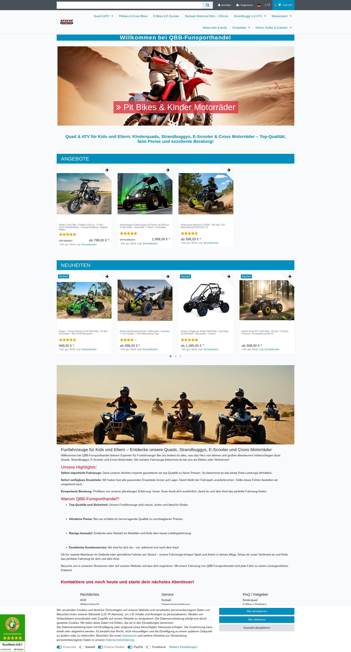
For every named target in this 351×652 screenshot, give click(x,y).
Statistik (90, 647)
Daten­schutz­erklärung (120, 639)
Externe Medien (114, 647)
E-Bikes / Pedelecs (255, 604)
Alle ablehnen (256, 619)
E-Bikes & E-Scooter (166, 16)
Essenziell (69, 647)
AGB (83, 600)
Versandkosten (89, 244)
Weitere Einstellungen (183, 647)
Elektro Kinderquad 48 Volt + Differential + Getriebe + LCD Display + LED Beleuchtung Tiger (144, 332)
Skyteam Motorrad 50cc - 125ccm (206, 16)
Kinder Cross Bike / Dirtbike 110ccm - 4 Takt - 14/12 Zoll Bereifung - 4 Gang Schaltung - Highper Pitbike (83, 227)
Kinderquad (250, 600)
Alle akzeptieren (257, 611)
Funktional (159, 647)
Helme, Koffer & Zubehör (272, 27)
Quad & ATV (102, 16)
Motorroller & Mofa (215, 27)
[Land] (258, 5)
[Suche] (207, 5)
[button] (75, 86)
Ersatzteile (240, 27)
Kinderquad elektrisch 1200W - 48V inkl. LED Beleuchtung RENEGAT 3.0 (203, 225)
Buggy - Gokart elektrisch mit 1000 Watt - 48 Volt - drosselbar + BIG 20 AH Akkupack (83, 332)
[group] (84, 193)
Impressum (129, 635)
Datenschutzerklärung (175, 604)
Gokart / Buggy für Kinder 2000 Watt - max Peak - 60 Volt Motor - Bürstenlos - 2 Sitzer (205, 332)
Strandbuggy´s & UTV (248, 16)
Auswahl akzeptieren (257, 627)
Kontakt (166, 600)
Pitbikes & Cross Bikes (133, 16)
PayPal (138, 647)
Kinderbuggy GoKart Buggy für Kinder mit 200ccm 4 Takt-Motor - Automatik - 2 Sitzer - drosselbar (144, 225)
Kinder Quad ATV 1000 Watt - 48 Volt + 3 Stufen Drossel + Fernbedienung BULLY (265, 332)
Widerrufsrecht (89, 604)
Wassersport (280, 16)
